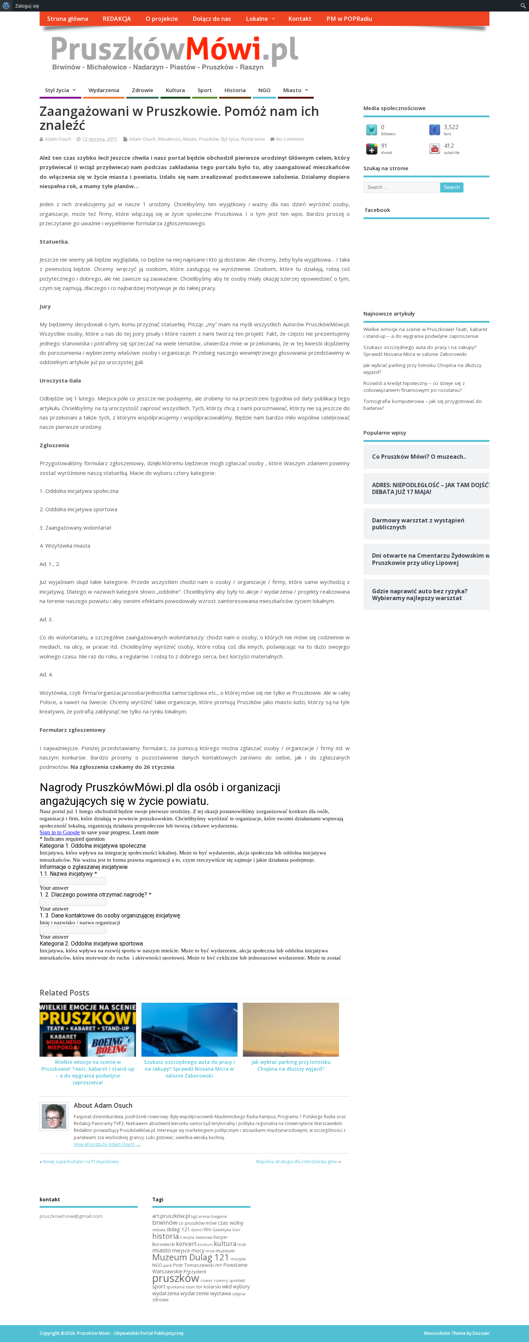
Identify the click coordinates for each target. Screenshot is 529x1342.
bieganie (219, 1216)
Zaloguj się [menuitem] (27, 6)
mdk (242, 1244)
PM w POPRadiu (349, 19)
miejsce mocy (188, 1250)
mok (209, 1250)
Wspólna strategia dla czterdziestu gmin (297, 1162)
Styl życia (57, 90)
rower (206, 1280)
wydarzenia (165, 1293)
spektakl (237, 1280)
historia (165, 1236)
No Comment (290, 139)
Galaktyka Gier (226, 1229)
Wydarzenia (104, 90)
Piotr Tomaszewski (193, 1265)
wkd (227, 1286)
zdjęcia (238, 1293)
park (167, 1265)
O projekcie (162, 19)
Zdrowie (142, 90)
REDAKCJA (117, 19)
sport (159, 1286)
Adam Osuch (58, 139)
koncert (186, 1244)
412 (449, 146)
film (207, 1230)
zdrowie (160, 1300)
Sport (205, 90)
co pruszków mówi (197, 1223)
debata (159, 1229)
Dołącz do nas (212, 19)
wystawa (220, 1293)
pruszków (175, 1278)
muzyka (238, 1258)
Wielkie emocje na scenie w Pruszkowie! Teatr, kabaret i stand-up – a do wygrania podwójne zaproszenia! (87, 1072)
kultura (225, 1243)
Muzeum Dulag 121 (191, 1257)
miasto (161, 1250)
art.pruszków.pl (171, 1215)
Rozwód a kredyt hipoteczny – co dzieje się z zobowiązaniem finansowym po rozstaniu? (414, 386)
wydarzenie (194, 1293)
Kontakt (300, 19)
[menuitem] (6, 6)
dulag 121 (178, 1229)
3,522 (451, 127)
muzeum (225, 1250)
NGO (264, 90)
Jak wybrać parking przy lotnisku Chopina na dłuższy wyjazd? (291, 1065)
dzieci (197, 1229)
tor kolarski (208, 1286)
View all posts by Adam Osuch (107, 1144)
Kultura (175, 90)
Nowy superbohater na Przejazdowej (81, 1162)
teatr (190, 1286)
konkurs (205, 1244)
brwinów (164, 1222)
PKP (218, 1265)
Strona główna (67, 19)
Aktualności (169, 139)
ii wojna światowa (196, 1237)
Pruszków (208, 139)
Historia (235, 90)
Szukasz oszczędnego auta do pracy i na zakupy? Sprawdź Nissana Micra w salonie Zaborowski (189, 1069)
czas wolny (230, 1222)
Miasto (292, 90)
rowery (221, 1280)
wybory (241, 1286)
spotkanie (176, 1286)
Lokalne (257, 19)
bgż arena (200, 1216)
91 (384, 146)
